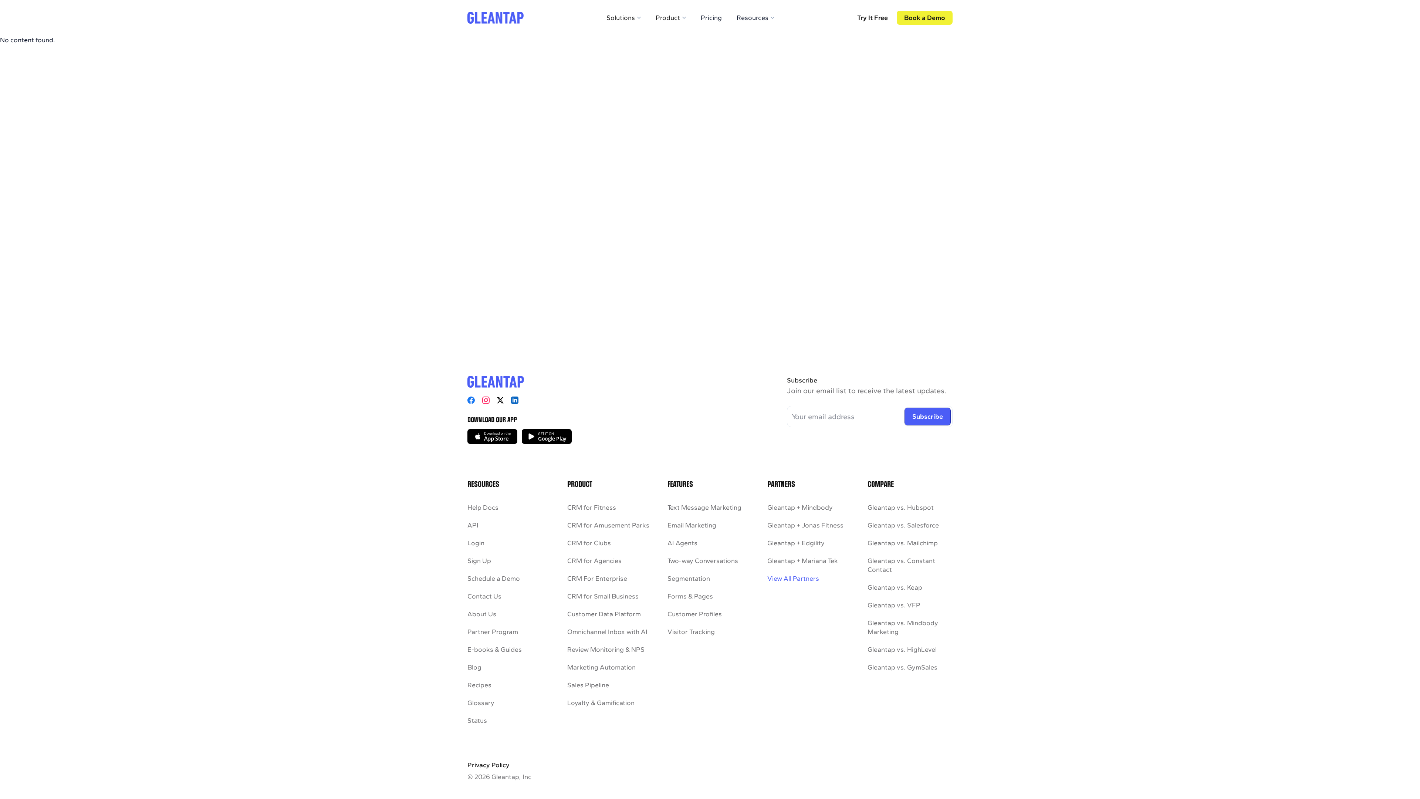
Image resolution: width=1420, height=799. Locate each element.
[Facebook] (471, 400)
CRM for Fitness (591, 507)
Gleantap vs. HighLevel (902, 649)
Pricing (711, 18)
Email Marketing (691, 525)
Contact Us (484, 596)
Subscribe (927, 416)
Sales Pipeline (588, 685)
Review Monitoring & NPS (606, 649)
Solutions (620, 18)
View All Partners (793, 578)
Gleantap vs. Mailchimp (903, 543)
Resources (752, 18)
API (473, 525)
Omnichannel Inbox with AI (607, 632)
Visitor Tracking (691, 632)
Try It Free (872, 18)
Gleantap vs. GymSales (902, 667)
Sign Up (479, 561)
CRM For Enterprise (597, 578)
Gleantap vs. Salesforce (903, 525)
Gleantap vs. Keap (895, 587)
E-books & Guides (494, 649)
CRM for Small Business (603, 596)
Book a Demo (924, 18)
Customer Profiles (694, 614)
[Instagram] (486, 400)
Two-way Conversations (702, 561)
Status (477, 721)
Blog (474, 667)
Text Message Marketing (704, 507)
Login (475, 543)
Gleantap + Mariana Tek (802, 561)
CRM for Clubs (589, 543)
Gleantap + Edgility (796, 543)
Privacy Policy (488, 765)
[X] (500, 400)
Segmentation (688, 578)
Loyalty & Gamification (601, 703)
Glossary (480, 703)
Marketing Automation (601, 667)
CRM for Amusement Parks (608, 525)
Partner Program (492, 632)
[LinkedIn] (514, 400)
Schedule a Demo (493, 578)
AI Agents (682, 543)
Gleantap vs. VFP (894, 605)
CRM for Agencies (594, 561)
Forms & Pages (690, 596)
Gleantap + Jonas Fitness (805, 525)
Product (668, 18)
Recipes (479, 685)
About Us (481, 614)
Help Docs (482, 507)
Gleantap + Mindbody (800, 507)
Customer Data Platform (604, 614)
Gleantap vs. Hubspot (901, 507)
